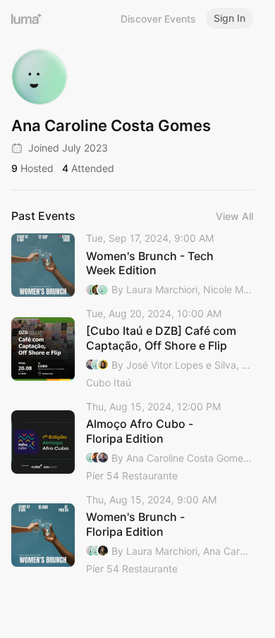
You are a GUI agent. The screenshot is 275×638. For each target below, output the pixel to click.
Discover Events (158, 19)
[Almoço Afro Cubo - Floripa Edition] (132, 442)
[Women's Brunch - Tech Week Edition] (132, 264)
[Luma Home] (26, 18)
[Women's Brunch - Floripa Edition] (132, 535)
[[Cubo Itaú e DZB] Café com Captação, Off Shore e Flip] (132, 348)
